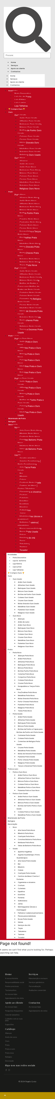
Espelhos (24, 501)
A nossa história (11, 978)
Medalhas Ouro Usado (30, 148)
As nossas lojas (11, 994)
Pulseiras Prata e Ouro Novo (29, 374)
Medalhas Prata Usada (30, 308)
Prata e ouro (13, 769)
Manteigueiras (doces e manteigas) (30, 518)
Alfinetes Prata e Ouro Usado (29, 389)
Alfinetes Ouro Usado (30, 121)
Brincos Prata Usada (29, 280)
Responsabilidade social (14, 982)
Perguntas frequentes (14, 1011)
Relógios (12, 421)
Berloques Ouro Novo (30, 170)
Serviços (14, 65)
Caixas (23, 479)
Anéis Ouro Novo (28, 167)
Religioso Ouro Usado (30, 155)
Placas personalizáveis (30, 528)
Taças (22, 541)
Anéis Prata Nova (28, 201)
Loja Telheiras (21, 106)
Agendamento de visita (14, 998)
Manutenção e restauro (38, 978)
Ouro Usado (20, 115)
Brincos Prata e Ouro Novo (29, 355)
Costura (23, 495)
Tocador (24, 550)
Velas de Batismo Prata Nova (30, 450)
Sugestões (9, 1024)
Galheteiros (25, 510)
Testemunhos (10, 990)
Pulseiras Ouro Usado (30, 151)
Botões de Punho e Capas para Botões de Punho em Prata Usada (29, 286)
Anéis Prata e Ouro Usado (28, 383)
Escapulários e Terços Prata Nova (29, 233)
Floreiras (24, 507)
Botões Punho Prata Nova (28, 214)
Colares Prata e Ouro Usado (29, 407)
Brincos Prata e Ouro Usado (29, 395)
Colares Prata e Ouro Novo (29, 361)
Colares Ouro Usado (29, 136)
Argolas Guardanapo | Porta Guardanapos (29, 463)
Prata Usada (20, 268)
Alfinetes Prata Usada (30, 274)
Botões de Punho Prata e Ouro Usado (31, 401)
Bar (21, 473)
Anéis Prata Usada (28, 271)
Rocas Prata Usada (29, 531)
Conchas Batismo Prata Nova (30, 441)
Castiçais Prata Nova (30, 436)
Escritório (24, 504)
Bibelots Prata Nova (29, 433)
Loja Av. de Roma (22, 96)
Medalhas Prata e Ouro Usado (30, 413)
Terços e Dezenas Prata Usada (30, 331)
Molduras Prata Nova (30, 446)
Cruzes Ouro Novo (29, 179)
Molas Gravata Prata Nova (28, 248)
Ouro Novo (19, 158)
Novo (17, 427)
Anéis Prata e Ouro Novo (28, 343)
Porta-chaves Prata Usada (28, 322)
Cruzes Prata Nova (29, 228)
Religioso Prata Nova (30, 262)
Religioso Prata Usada (30, 326)
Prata (10, 192)
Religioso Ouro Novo (30, 188)
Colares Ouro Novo (29, 176)
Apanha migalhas (28, 458)
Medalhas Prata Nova (30, 243)
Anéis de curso (27, 164)
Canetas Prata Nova (29, 219)
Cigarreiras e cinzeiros (30, 492)
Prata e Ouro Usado (24, 378)
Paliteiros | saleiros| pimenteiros (28, 524)
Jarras (23, 513)
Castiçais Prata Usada (30, 482)
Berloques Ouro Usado (30, 124)
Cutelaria (24, 498)
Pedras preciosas (12, 986)
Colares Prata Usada (30, 295)
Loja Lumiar (20, 102)
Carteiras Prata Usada (30, 292)
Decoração (12, 824)
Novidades (12, 554)
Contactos (15, 71)
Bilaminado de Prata (17, 418)
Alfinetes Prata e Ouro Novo (29, 349)
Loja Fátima (20, 99)
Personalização (35, 986)
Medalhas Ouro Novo (30, 182)
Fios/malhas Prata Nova (27, 239)
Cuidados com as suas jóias (14, 1020)
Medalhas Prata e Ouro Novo (30, 368)
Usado (17, 455)
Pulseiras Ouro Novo (29, 185)
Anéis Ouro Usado (28, 118)
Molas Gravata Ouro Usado (28, 144)
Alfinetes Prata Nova (30, 204)
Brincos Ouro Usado (29, 127)
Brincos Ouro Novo (29, 173)
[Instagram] (9, 1070)
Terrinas (23, 547)
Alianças (24, 161)
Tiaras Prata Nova (28, 265)
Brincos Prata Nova (29, 210)
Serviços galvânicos (36, 982)
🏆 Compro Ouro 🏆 (16, 109)
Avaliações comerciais (37, 990)
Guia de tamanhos (12, 1015)
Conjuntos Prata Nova (30, 222)
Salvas (23, 534)
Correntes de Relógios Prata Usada (29, 300)
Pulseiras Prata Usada (30, 317)
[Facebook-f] (6, 1070)
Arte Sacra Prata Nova (30, 430)
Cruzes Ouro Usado (29, 139)
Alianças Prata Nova (29, 197)
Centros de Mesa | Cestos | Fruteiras (27, 487)
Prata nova (9, 1053)
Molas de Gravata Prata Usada (30, 312)
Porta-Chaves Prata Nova (28, 254)
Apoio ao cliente (18, 68)
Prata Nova (19, 194)
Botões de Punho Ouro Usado (29, 132)
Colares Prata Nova (29, 225)
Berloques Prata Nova (30, 207)
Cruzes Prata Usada (29, 305)
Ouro (10, 112)
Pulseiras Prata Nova (30, 259)
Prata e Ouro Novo (23, 338)
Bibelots (23, 476)
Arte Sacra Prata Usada (27, 469)
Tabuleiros (25, 544)
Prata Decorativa (22, 93)
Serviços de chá (27, 537)
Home (13, 62)
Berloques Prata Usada (31, 277)
